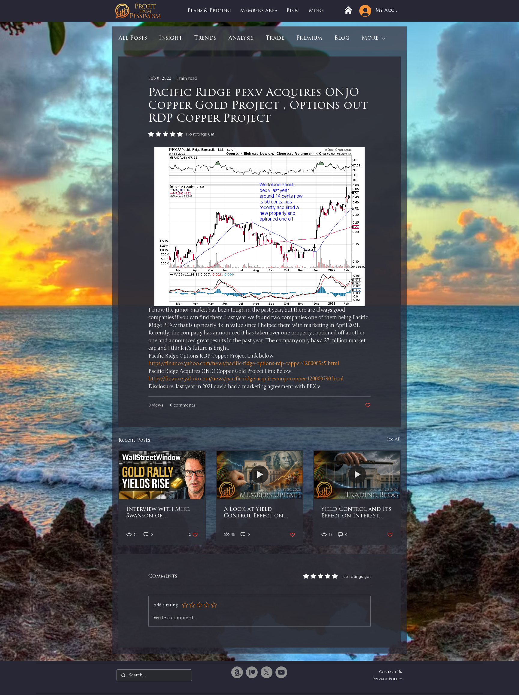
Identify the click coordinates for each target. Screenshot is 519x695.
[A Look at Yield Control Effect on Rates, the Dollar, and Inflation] (260, 475)
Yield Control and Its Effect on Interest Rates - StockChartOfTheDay (356, 513)
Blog (342, 38)
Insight (170, 38)
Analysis (240, 38)
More (370, 38)
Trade (275, 38)
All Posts (132, 38)
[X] (266, 672)
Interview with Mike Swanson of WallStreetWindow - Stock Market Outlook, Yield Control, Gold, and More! (158, 513)
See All (393, 439)
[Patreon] (252, 672)
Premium (309, 38)
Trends (205, 38)
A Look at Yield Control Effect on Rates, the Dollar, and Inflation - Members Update (259, 513)
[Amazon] (237, 672)
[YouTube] (281, 672)
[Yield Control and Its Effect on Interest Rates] (357, 475)
